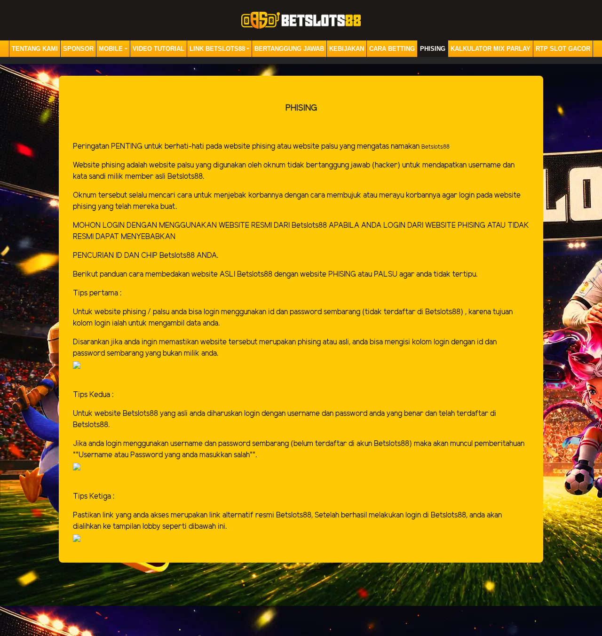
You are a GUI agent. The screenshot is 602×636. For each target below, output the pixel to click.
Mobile (111, 48)
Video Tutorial (158, 48)
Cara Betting (392, 48)
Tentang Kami (35, 48)
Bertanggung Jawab (289, 48)
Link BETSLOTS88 (217, 48)
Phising (432, 48)
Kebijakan (346, 48)
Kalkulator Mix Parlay (491, 48)
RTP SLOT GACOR (563, 48)
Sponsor (78, 48)
